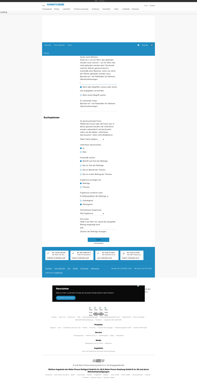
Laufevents (66, 9)
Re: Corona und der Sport (59, 252)
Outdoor (147, 375)
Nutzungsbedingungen (90, 317)
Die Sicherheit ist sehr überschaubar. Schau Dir (109, 254)
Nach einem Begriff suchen (94, 95)
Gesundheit (106, 9)
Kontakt (54, 317)
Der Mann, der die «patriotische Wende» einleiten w (59, 254)
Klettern (105, 375)
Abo (59, 327)
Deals (112, 335)
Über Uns (62, 317)
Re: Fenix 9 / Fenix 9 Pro (109, 252)
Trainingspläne (47, 9)
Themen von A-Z (91, 335)
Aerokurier (48, 375)
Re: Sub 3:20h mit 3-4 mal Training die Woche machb (84, 252)
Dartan (74, 258)
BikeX (73, 375)
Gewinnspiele (103, 335)
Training (56, 9)
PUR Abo (92, 327)
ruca (98, 258)
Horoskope (135, 9)
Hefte (96, 1)
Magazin (53, 327)
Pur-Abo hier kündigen (105, 327)
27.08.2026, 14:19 (106, 258)
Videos (116, 9)
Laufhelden (126, 9)
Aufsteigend (88, 201)
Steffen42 (50, 258)
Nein (84, 152)
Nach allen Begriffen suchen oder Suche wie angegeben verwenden (98, 89)
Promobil (86, 377)
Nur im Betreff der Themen (94, 170)
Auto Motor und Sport (61, 375)
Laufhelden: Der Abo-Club (72, 327)
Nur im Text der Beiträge (93, 165)
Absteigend (87, 204)
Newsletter (120, 335)
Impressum (71, 317)
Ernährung (95, 9)
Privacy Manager (138, 317)
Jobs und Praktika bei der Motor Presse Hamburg (98, 351)
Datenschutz (95, 268)
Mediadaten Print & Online (94, 343)
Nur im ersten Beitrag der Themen (97, 174)
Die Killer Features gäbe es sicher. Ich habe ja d (134, 254)
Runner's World (96, 377)
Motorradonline (137, 375)
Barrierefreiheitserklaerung (84, 320)
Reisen (85, 327)
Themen (86, 187)
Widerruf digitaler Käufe (123, 327)
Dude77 (124, 258)
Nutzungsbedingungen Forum (110, 317)
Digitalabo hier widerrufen (113, 320)
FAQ (69, 268)
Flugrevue (97, 375)
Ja (83, 148)
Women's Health (109, 377)
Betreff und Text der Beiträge (95, 161)
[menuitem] (145, 45)
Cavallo (89, 375)
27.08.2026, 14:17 (133, 258)
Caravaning (81, 375)
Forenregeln (84, 268)
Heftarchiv (108, 343)
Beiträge (86, 183)
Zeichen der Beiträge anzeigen (93, 232)
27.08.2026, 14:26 (83, 258)
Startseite (48, 268)
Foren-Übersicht (59, 268)
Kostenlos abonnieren (66, 298)
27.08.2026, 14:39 (59, 258)
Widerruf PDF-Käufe (140, 327)
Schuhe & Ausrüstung (81, 9)
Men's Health (125, 375)
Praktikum (98, 320)
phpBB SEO (58, 273)
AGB (78, 317)
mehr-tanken (115, 375)
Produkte (101, 1)
